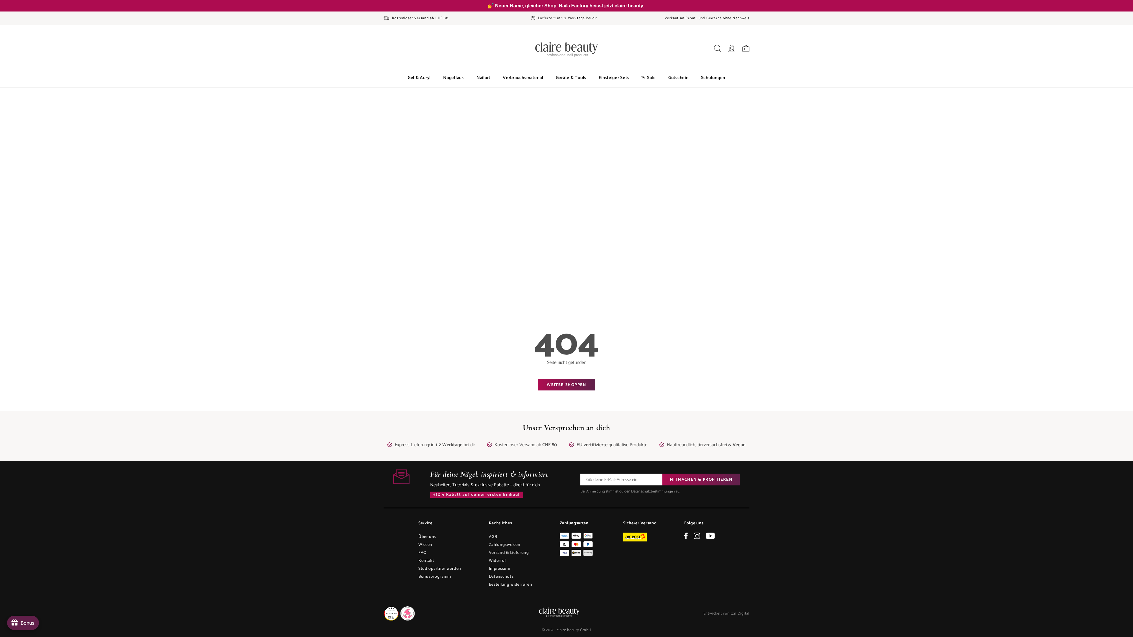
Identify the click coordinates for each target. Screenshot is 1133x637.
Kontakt (426, 560)
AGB (493, 536)
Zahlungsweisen (504, 544)
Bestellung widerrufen (510, 584)
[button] (419, 77)
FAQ (422, 552)
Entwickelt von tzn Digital (726, 613)
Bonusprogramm (434, 576)
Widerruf (498, 560)
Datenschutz (501, 576)
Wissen (425, 544)
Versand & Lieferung (509, 552)
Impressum (499, 568)
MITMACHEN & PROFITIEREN (701, 479)
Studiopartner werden (439, 568)
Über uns (427, 536)
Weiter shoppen (566, 385)
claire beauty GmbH (574, 630)
